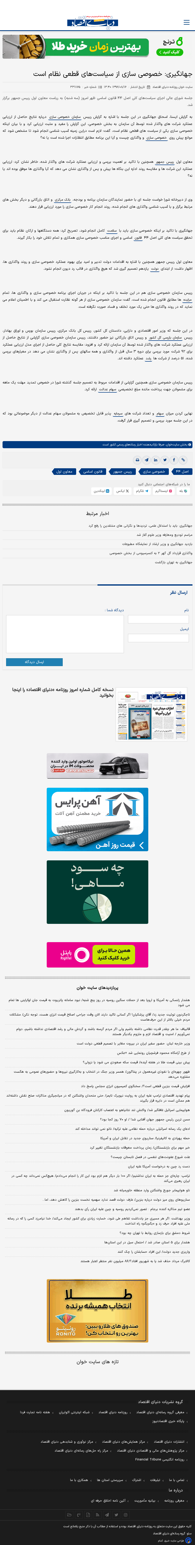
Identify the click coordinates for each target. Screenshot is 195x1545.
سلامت (112, 230)
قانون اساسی (92, 471)
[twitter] (165, 460)
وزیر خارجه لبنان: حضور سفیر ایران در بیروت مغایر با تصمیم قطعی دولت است (133, 1043)
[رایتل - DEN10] (97, 955)
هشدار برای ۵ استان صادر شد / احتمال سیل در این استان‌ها (147, 1242)
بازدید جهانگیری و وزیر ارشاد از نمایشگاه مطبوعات (157, 544)
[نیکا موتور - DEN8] (97, 766)
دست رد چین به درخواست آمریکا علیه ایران (159, 1166)
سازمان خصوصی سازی (64, 117)
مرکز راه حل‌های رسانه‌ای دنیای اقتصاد (81, 1450)
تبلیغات (155, 1480)
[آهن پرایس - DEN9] (97, 819)
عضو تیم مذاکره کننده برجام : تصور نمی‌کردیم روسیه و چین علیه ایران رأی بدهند (132, 1209)
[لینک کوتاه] (183, 460)
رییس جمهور (164, 162)
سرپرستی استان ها (110, 1480)
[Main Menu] (186, 22)
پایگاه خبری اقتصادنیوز (168, 1421)
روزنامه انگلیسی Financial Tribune (159, 1459)
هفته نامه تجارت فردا (35, 1412)
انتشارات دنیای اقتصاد (169, 1441)
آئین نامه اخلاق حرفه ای (108, 1500)
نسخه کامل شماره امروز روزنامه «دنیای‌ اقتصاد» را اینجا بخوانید (62, 692)
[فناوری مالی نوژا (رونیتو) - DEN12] (97, 1311)
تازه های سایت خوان (98, 1362)
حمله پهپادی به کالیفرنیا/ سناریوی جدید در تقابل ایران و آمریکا (145, 1138)
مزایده (187, 299)
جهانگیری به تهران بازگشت (173, 562)
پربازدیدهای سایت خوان (97, 988)
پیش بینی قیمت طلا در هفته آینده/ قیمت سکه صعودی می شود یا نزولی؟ (136, 1062)
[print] (137, 460)
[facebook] (174, 460)
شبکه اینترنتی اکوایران (74, 1412)
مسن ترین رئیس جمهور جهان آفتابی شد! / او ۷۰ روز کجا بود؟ (145, 1119)
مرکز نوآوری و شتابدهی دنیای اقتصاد (67, 1441)
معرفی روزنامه (174, 1500)
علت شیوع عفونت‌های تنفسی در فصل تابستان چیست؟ (150, 1157)
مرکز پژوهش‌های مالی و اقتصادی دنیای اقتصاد (150, 1450)
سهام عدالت (107, 389)
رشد (148, 358)
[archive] (69, 1515)
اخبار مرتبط (97, 514)
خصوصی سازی (157, 137)
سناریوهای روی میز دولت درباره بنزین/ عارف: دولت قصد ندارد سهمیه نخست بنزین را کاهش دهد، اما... (116, 1199)
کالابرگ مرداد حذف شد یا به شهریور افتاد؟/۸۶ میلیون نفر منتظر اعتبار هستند (135, 1261)
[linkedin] (156, 460)
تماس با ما (176, 1480)
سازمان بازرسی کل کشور (165, 337)
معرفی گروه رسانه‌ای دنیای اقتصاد (160, 1412)
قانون (138, 237)
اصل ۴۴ (182, 471)
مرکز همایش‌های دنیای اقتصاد (123, 1441)
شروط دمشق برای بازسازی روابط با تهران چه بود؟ (155, 1233)
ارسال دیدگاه (34, 662)
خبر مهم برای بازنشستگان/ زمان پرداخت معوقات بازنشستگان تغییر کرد (140, 1147)
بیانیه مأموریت (144, 1500)
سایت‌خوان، (171, 444)
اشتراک (136, 1480)
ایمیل (184, 629)
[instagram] (126, 1515)
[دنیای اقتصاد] (92, 22)
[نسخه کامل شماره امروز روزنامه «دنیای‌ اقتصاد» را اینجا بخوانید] (151, 714)
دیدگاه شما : (114, 610)
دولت (154, 268)
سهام (160, 413)
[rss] (98, 1515)
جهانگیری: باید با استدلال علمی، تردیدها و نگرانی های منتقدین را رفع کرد (140, 525)
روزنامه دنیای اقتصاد (113, 1412)
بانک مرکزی (62, 199)
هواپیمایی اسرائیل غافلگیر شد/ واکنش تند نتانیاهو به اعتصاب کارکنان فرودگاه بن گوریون (127, 1110)
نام (186, 610)
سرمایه (118, 413)
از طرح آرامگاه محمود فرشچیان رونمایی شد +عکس (153, 1053)
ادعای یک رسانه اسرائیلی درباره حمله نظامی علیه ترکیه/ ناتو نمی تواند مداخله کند (132, 1129)
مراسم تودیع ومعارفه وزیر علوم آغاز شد (164, 535)
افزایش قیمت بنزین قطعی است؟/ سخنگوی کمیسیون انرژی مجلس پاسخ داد (135, 1086)
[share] (88, 1515)
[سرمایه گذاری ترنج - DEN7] (97, 47)
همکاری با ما (79, 1480)
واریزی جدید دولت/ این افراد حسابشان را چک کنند (154, 1251)
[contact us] (79, 1515)
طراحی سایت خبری (174, 1541)
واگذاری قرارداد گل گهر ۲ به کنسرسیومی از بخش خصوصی (150, 553)
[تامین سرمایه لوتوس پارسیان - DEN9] (97, 892)
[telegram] (146, 460)
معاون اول (64, 471)
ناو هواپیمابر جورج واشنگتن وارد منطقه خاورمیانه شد (152, 1190)
